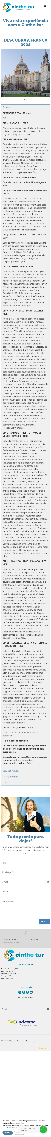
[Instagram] (27, 992)
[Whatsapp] (19, 992)
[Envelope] (31, 992)
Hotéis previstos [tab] (10, 777)
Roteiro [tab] (6, 107)
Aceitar (7, 1133)
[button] (45, 6)
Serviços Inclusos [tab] (11, 771)
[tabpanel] (25, 439)
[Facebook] (23, 992)
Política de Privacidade (25, 997)
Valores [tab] (6, 782)
